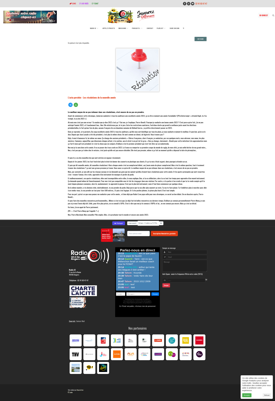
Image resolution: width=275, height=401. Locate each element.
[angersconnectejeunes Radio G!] (103, 354)
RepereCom (80, 390)
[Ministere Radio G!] (130, 340)
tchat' (96, 3)
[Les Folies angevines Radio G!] (199, 354)
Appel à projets (109, 28)
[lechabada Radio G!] (199, 340)
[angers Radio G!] (103, 340)
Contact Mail (80, 321)
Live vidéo (84, 3)
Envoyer (166, 285)
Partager (118, 223)
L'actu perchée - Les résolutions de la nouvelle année (92, 97)
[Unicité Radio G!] (117, 354)
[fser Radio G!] (144, 340)
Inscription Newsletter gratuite (164, 233)
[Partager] (70, 105)
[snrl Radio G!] (158, 340)
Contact (150, 28)
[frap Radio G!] (172, 340)
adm (71, 392)
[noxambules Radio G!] (158, 354)
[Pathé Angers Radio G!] (89, 368)
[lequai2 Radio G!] (185, 340)
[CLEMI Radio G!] (185, 354)
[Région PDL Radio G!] (117, 340)
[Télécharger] (76, 105)
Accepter (247, 395)
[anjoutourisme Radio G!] (172, 354)
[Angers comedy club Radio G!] (103, 368)
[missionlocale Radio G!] (144, 354)
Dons (74, 3)
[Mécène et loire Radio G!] (89, 340)
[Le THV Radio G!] (75, 354)
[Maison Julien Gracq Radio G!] (89, 354)
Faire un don (174, 28)
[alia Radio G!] (130, 354)
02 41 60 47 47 (201, 3)
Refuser (267, 395)
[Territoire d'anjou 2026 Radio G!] (75, 340)
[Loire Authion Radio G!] (75, 368)
